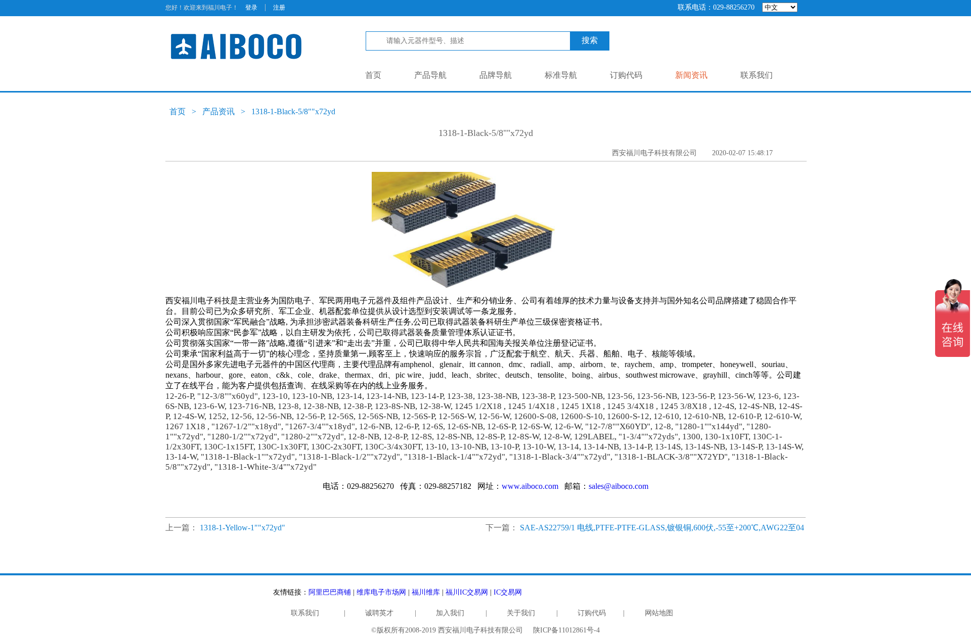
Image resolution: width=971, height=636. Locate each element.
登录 (251, 7)
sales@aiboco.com (618, 486)
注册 (279, 7)
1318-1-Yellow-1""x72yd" (242, 527)
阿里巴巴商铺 (329, 592)
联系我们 (756, 75)
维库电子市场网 (381, 592)
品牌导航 (495, 75)
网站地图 (659, 613)
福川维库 (426, 592)
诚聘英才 (379, 613)
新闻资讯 (691, 75)
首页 (373, 75)
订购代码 (626, 75)
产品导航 (430, 75)
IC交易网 (508, 592)
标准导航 (561, 75)
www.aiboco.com (530, 486)
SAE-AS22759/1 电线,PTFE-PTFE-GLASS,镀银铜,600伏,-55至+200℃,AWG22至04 (662, 527)
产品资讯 (218, 111)
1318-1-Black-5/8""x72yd (293, 111)
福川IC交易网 (467, 592)
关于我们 (521, 613)
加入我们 (450, 613)
